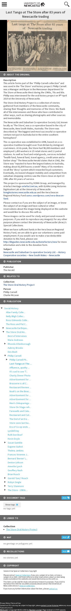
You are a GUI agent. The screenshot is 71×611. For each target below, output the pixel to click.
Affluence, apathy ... (19, 367)
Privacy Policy (5, 603)
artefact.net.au (29, 186)
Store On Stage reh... (20, 407)
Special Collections (23, 575)
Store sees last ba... (19, 422)
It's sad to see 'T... (18, 371)
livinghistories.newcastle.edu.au (20, 192)
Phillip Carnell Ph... (18, 359)
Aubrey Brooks (15, 347)
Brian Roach (14, 474)
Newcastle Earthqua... (17, 328)
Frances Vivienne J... (18, 454)
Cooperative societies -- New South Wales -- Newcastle (31, 255)
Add (64, 497)
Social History (11, 308)
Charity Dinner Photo (20, 375)
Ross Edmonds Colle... (17, 320)
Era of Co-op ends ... (19, 426)
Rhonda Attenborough (19, 343)
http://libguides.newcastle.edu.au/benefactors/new (30, 241)
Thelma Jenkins (16, 450)
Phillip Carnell (14, 355)
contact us (53, 588)
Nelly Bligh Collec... (15, 316)
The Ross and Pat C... (16, 324)
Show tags (10, 504)
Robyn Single (14, 482)
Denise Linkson (15, 462)
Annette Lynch (15, 466)
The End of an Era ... (19, 419)
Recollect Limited (35, 610)
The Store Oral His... (16, 332)
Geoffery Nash (15, 470)
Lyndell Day (13, 430)
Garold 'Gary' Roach (18, 478)
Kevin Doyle (14, 438)
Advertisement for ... (20, 379)
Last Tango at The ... (20, 363)
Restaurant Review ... (20, 387)
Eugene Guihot (15, 446)
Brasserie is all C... (18, 383)
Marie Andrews (15, 339)
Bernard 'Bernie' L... (17, 458)
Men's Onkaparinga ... (20, 403)
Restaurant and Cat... (20, 415)
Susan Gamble (15, 442)
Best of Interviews (17, 336)
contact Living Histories (50, 605)
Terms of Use (16, 603)
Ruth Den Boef (15, 434)
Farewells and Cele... (20, 411)
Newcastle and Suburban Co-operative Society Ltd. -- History (34, 252)
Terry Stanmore (16, 486)
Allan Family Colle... (15, 312)
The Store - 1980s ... (18, 490)
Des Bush (12, 351)
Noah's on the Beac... (20, 391)
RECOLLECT (4, 610)
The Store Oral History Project (21, 529)
